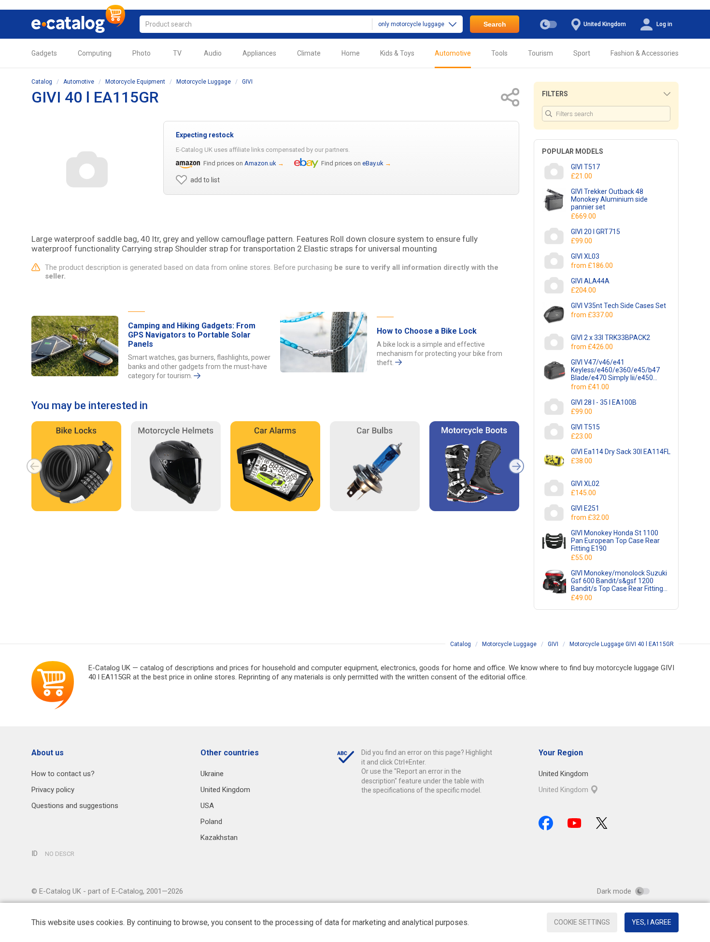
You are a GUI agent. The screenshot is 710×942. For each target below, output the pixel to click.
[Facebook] (546, 823)
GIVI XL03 (585, 256)
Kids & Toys (397, 53)
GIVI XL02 (585, 483)
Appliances (259, 53)
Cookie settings (582, 922)
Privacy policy (52, 789)
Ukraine (212, 773)
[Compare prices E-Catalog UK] (78, 24)
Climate (309, 53)
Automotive (453, 53)
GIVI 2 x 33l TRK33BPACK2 (610, 337)
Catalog (41, 81)
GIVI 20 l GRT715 (595, 232)
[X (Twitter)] (602, 823)
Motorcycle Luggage (203, 81)
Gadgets (44, 53)
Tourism (540, 53)
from (592, 265)
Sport (581, 53)
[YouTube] (575, 823)
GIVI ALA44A (590, 281)
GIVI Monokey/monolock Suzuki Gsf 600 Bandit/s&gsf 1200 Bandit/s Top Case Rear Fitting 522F (619, 580)
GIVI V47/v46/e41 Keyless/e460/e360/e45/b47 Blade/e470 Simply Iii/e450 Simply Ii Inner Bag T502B (615, 370)
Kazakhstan (219, 837)
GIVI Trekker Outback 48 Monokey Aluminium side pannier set (609, 199)
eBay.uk (372, 163)
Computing (95, 53)
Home (350, 53)
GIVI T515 (585, 427)
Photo (141, 53)
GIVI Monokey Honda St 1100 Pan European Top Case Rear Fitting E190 (615, 540)
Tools (499, 53)
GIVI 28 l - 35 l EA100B (604, 402)
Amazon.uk (260, 163)
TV (177, 53)
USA (207, 805)
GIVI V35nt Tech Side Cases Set (618, 305)
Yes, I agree (651, 922)
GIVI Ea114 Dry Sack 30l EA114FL (620, 452)
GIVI (247, 81)
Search (494, 24)
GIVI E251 (585, 508)
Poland (211, 821)
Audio (213, 53)
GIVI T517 (585, 167)
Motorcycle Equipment (135, 81)
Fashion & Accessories (645, 53)
